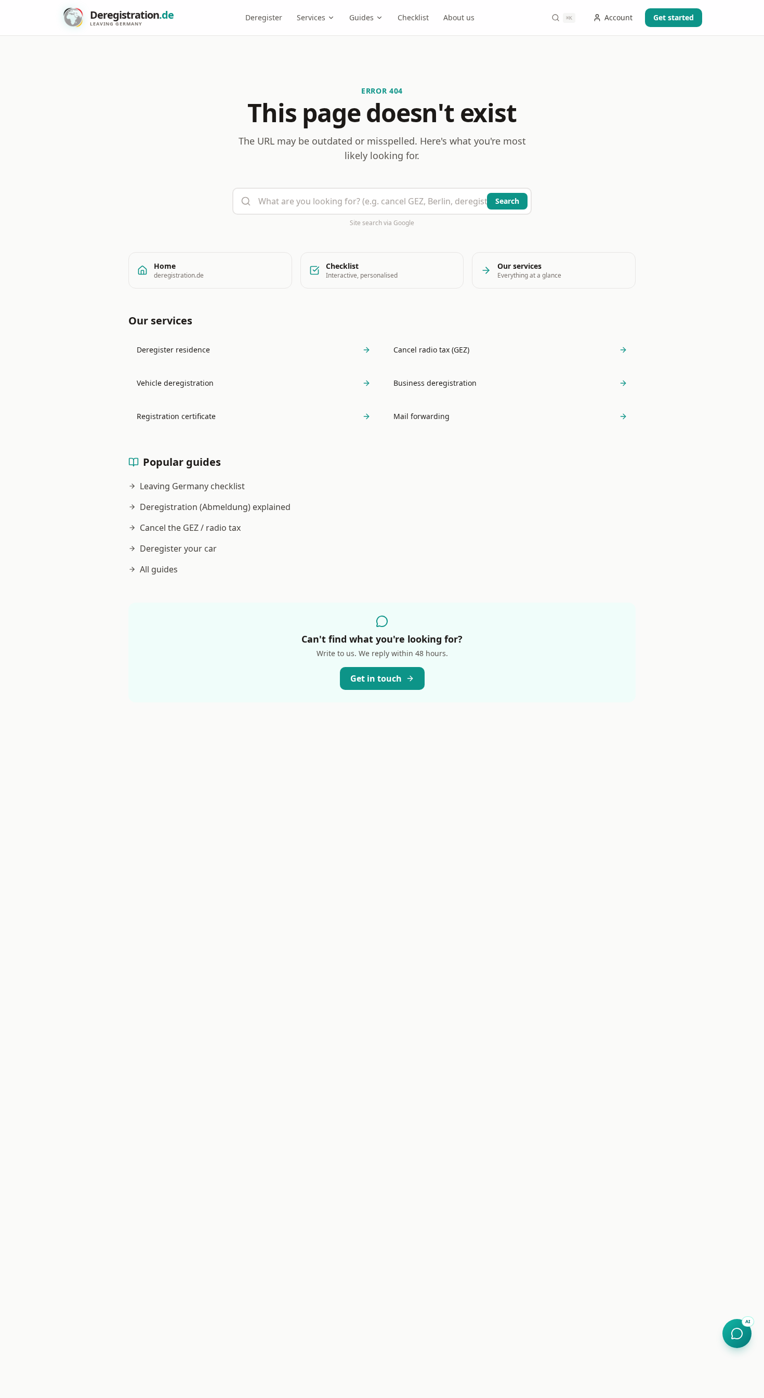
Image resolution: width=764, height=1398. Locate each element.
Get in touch (376, 678)
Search (507, 201)
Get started (673, 17)
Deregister (263, 17)
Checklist (413, 17)
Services (311, 17)
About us (459, 17)
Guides (361, 17)
